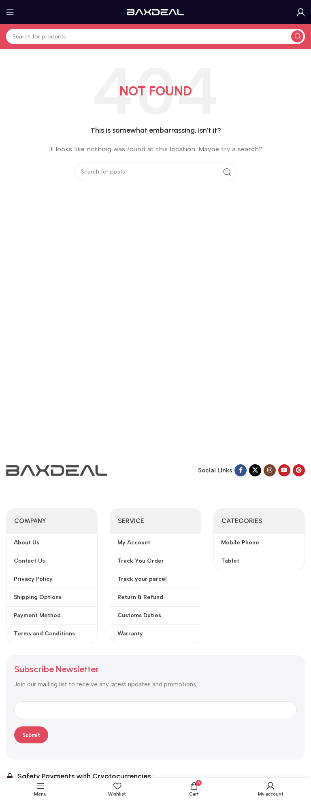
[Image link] (56, 470)
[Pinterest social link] (299, 470)
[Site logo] (155, 11)
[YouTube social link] (284, 470)
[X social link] (255, 470)
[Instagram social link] (270, 470)
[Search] (297, 36)
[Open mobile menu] (10, 12)
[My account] (301, 12)
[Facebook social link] (240, 470)
